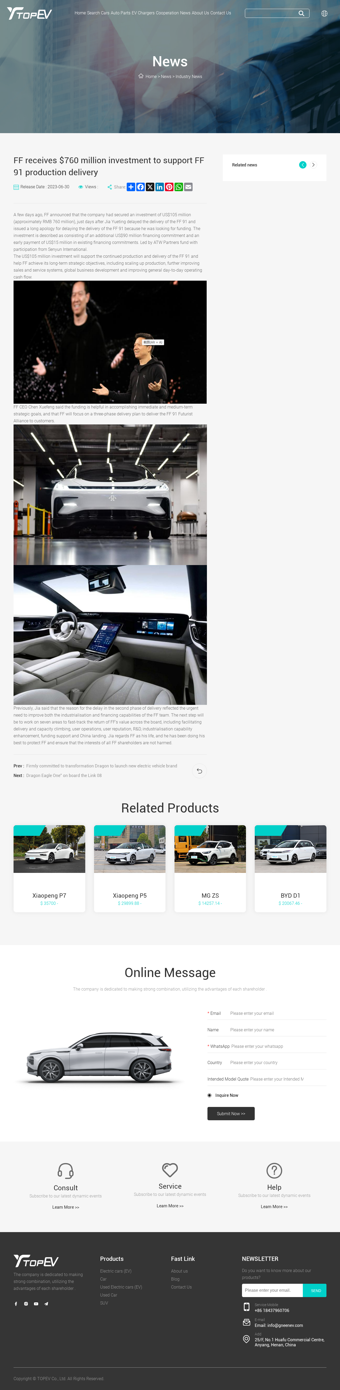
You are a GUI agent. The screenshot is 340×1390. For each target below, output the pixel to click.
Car (103, 1279)
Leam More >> (65, 1207)
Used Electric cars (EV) (121, 1287)
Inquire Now (226, 1095)
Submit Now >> (231, 1113)
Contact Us (181, 1287)
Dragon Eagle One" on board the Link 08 (64, 775)
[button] (303, 165)
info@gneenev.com (285, 1325)
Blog (175, 1279)
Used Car (108, 1295)
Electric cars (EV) (115, 1271)
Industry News (189, 76)
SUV (104, 1303)
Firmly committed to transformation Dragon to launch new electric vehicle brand (101, 765)
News (166, 76)
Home (151, 76)
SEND (316, 1291)
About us (179, 1271)
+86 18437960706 (272, 1310)
